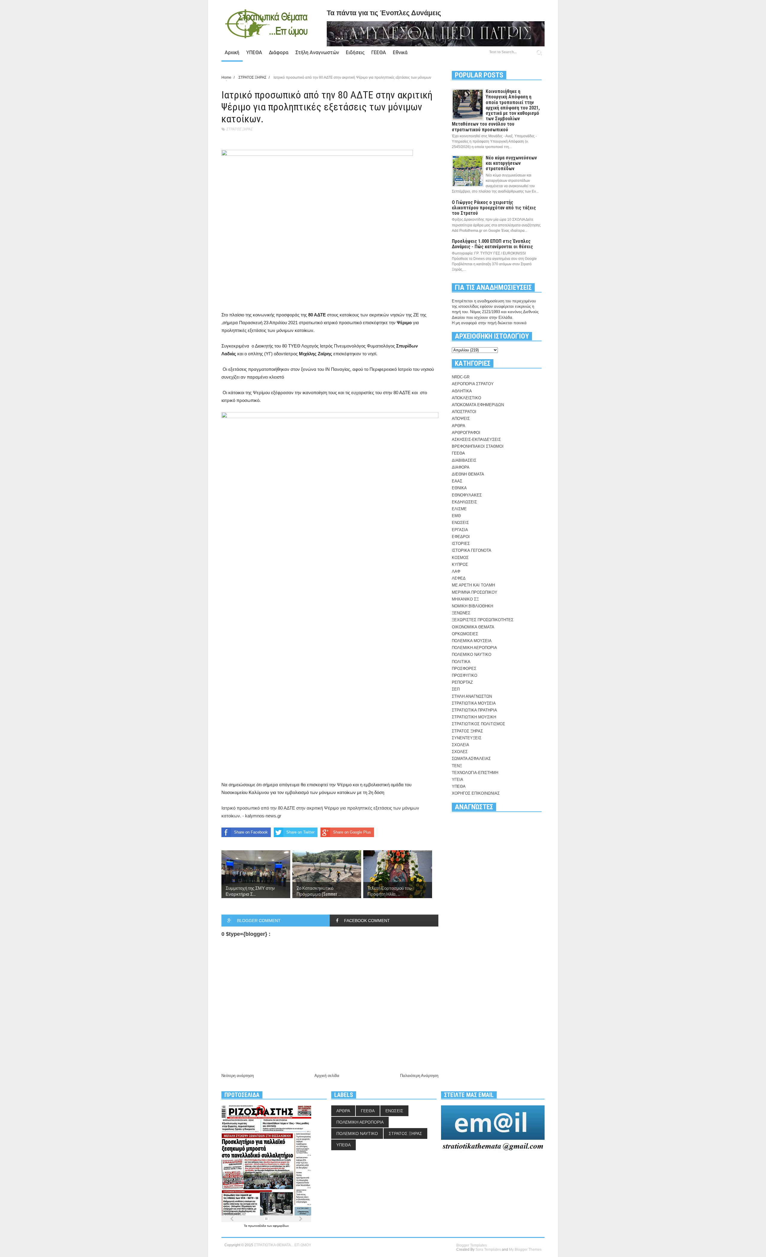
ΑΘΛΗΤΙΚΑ (462, 391)
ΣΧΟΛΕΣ (460, 751)
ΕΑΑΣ (457, 481)
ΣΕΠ (456, 689)
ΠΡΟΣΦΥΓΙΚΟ (464, 675)
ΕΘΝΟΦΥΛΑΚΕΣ (467, 495)
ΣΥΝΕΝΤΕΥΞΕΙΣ (466, 738)
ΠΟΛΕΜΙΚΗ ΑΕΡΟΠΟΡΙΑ (474, 647)
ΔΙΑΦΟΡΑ (460, 467)
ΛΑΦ (456, 571)
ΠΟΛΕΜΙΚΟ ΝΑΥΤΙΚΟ (471, 654)
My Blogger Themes (525, 1249)
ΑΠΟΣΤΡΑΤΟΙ (464, 411)
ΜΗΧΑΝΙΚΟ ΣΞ (465, 599)
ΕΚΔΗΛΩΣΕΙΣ (464, 502)
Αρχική (232, 52)
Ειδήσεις (355, 52)
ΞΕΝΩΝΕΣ (461, 613)
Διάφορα (278, 52)
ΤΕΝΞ (457, 766)
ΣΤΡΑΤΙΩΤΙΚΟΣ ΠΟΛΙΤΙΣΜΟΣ (478, 724)
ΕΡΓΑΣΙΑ (460, 530)
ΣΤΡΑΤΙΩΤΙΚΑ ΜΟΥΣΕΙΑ (474, 703)
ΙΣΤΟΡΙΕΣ (461, 543)
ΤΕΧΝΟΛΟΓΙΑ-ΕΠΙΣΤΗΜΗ (475, 772)
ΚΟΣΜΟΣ (460, 557)
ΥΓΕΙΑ (457, 779)
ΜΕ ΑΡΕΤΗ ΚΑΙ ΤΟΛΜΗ (473, 585)
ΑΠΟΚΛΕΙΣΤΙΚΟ (466, 398)
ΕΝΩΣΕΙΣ (460, 522)
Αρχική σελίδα (326, 1075)
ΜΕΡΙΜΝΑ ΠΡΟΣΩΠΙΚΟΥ (474, 592)
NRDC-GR (460, 377)
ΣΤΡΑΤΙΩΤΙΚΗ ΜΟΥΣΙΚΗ (474, 717)
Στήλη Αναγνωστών (317, 52)
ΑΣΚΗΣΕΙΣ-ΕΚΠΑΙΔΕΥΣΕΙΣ (476, 439)
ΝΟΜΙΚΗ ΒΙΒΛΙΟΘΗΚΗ (472, 606)
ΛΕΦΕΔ (459, 578)
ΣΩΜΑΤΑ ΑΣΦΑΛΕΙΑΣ (471, 758)
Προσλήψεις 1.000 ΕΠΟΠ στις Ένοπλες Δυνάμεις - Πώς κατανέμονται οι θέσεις (492, 243)
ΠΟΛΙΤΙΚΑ (461, 661)
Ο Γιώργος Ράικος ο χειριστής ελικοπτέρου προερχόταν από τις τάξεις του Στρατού (494, 207)
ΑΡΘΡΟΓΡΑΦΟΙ (466, 432)
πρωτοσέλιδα (257, 1225)
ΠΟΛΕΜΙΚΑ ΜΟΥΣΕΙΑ (472, 641)
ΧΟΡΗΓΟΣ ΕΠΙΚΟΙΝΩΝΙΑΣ (476, 793)
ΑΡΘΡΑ (458, 425)
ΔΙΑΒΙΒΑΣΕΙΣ (464, 460)
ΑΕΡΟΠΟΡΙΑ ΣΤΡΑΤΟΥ (473, 384)
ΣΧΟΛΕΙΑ (460, 745)
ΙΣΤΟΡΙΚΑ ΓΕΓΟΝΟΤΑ (471, 550)
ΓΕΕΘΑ (378, 52)
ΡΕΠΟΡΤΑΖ (462, 682)
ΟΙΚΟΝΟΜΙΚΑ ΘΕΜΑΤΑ (473, 627)
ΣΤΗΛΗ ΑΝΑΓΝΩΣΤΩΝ (472, 696)
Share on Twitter (300, 832)
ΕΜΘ (456, 516)
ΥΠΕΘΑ (254, 52)
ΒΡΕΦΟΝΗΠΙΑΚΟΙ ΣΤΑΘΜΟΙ (478, 446)
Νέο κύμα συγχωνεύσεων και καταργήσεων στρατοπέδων (511, 163)
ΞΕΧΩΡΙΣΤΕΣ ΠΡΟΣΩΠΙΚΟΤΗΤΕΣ (482, 620)
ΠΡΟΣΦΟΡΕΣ (464, 668)
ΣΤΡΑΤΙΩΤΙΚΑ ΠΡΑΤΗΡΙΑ (474, 710)
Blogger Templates (471, 1245)
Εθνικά (400, 52)
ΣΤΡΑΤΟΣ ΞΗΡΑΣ (239, 129)
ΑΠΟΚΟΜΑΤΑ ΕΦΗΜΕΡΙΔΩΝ (478, 405)
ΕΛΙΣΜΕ (459, 509)
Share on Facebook (251, 832)
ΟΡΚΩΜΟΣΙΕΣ (465, 634)
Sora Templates (488, 1249)
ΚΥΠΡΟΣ (460, 564)
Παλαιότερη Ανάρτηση (419, 1075)
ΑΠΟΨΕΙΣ (461, 418)
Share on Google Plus (352, 832)
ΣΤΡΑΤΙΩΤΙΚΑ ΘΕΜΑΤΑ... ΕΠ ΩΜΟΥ (282, 1245)
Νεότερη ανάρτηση (237, 1075)
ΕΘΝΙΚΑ (459, 488)
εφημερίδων (281, 1225)
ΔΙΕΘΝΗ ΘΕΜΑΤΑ (468, 474)
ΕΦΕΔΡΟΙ (461, 536)
